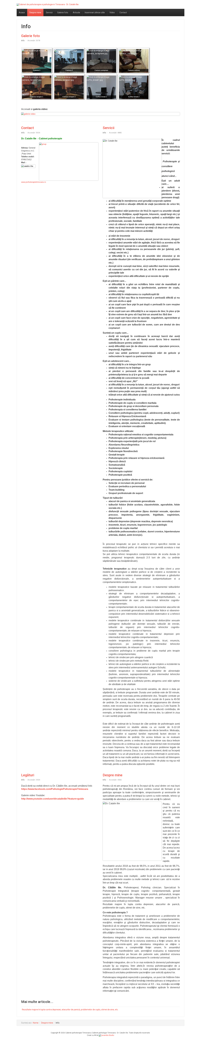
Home (35, 1023)
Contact (123, 12)
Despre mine (35, 12)
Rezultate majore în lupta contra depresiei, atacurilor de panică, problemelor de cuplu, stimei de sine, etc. (70, 1009)
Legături (27, 775)
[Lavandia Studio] (106, 1035)
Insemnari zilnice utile (95, 12)
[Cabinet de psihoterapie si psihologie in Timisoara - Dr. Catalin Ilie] (48, 4)
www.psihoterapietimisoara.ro (33, 182)
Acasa (22, 12)
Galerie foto (62, 12)
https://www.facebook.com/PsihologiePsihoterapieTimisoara (54, 789)
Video (112, 12)
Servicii (49, 12)
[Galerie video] (100, 114)
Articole (76, 12)
